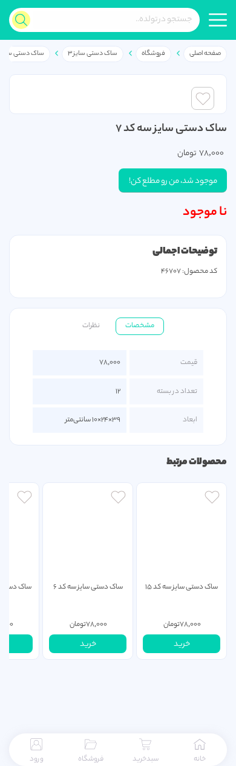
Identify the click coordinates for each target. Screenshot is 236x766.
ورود (37, 759)
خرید (182, 644)
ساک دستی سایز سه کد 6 (88, 587)
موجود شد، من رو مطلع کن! (173, 181)
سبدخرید (146, 759)
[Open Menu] (218, 20)
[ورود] (212, 499)
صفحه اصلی (205, 53)
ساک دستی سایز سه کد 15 (181, 587)
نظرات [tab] (91, 326)
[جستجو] (21, 20)
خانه (200, 759)
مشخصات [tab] (139, 326)
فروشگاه (153, 53)
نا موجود (205, 212)
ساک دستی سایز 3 (92, 53)
